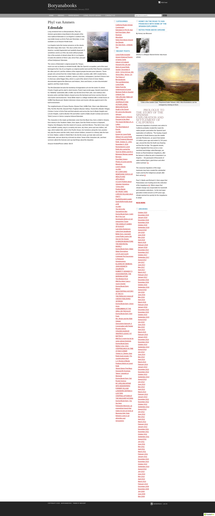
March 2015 (142, 332)
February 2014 (143, 364)
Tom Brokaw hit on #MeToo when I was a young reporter (123, 281)
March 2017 (142, 272)
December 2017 (143, 250)
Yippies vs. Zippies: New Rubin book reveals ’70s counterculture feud (124, 356)
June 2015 (141, 324)
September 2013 (143, 377)
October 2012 (142, 404)
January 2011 (142, 456)
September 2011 (143, 437)
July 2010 (141, 471)
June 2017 (141, 265)
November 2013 (143, 372)
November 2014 (143, 342)
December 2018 (143, 220)
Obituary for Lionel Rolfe (124, 137)
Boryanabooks (62, 5)
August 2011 (142, 439)
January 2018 (142, 247)
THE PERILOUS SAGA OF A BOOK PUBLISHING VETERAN (124, 298)
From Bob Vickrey (122, 159)
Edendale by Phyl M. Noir (124, 30)
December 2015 (143, 310)
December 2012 (143, 399)
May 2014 (141, 357)
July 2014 (141, 352)
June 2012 (141, 414)
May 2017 (141, 267)
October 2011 (142, 434)
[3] (149, 185)
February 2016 (143, 305)
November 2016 (143, 282)
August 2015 (142, 320)
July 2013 (141, 382)
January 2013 (142, 397)
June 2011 (141, 444)
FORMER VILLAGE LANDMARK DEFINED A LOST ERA (124, 390)
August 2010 (142, 469)
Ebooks (61, 15)
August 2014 (142, 349)
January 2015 (142, 337)
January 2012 (142, 427)
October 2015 (142, 315)
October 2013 (142, 374)
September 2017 (143, 257)
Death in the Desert (122, 109)
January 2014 (142, 367)
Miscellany (119, 37)
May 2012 (141, 417)
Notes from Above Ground (124, 40)
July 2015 (141, 322)
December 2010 (143, 459)
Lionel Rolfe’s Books (92, 15)
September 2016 (143, 287)
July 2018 (141, 232)
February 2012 (143, 424)
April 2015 (141, 329)
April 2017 (141, 270)
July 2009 (141, 491)
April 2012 (141, 419)
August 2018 (142, 230)
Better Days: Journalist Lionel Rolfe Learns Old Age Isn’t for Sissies (124, 236)
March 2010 (142, 481)
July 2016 (141, 292)
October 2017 (142, 255)
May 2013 (141, 387)
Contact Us (110, 15)
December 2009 (143, 486)
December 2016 (143, 280)
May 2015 (141, 327)
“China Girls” (120, 187)
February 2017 (143, 275)
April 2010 (141, 479)
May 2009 (141, 496)
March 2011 (142, 451)
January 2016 (142, 307)
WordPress (158, 504)
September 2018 (143, 227)
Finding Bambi (120, 189)
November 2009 (143, 489)
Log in (165, 504)
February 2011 (143, 454)
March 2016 (142, 302)
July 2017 (141, 262)
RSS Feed (164, 2)
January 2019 (142, 217)
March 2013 (142, 392)
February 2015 (143, 334)
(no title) (118, 132)
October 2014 (142, 344)
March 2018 (142, 242)
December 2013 (143, 369)
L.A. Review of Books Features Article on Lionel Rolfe (124, 363)
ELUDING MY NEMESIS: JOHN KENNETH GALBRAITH (124, 266)
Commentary (120, 27)
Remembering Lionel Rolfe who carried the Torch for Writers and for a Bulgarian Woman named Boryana (124, 152)
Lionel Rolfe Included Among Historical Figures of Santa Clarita (124, 57)
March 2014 (142, 362)
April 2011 (141, 449)
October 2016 (142, 285)
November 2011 (143, 432)
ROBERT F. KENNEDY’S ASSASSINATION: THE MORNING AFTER (124, 273)
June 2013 (141, 384)
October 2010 (142, 464)
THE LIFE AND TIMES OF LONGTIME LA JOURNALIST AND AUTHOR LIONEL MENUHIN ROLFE (124, 102)
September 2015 (143, 317)
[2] (145, 175)
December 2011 (143, 429)
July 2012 (141, 412)
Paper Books (73, 15)
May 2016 (141, 297)
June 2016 (141, 295)
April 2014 (141, 359)
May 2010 (141, 476)
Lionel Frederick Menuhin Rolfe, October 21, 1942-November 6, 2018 (124, 141)
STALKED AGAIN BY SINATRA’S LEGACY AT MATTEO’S (124, 333)
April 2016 (141, 300)
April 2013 (141, 389)
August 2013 (142, 379)
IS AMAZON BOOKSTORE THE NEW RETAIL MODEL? (124, 244)
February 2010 (143, 484)
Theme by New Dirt (79, 503)
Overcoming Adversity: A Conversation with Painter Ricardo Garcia (124, 326)
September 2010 (143, 466)
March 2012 (142, 422)
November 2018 (143, 222)
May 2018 (141, 237)
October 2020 (142, 212)
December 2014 (143, 339)
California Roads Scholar (124, 25)
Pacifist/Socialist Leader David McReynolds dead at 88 (124, 201)
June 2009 (141, 494)
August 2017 (142, 260)
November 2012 (143, 402)
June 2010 (141, 474)
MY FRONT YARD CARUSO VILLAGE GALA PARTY (124, 194)
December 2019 (143, 215)
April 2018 (141, 240)
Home (51, 15)
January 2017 (142, 277)
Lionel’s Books (121, 167)
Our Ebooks (120, 42)
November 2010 (143, 461)
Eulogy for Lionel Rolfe (123, 134)
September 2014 (143, 347)
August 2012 (142, 409)
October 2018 (142, 225)
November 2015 (143, 312)
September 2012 (143, 407)
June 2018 (141, 235)
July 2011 (141, 442)
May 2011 (141, 447)
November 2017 (143, 252)
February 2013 (143, 394)
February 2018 (143, 245)
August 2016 (142, 290)
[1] (148, 163)
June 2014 (141, 354)
